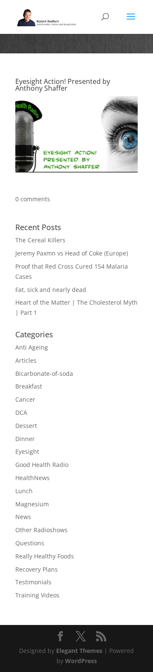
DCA (21, 412)
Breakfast (28, 386)
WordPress (81, 661)
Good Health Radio (41, 465)
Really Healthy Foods (44, 556)
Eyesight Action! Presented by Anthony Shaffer (62, 85)
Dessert (26, 426)
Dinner (25, 439)
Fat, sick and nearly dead (50, 290)
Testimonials (33, 582)
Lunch (24, 491)
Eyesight (27, 451)
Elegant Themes (79, 651)
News (23, 517)
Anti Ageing (31, 347)
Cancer (25, 399)
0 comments (32, 199)
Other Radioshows (41, 530)
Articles (26, 360)
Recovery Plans (36, 569)
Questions (29, 543)
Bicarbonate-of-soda (44, 373)
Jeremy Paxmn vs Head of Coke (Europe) (71, 253)
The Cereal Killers (40, 240)
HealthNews (32, 478)
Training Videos (37, 595)
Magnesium (32, 504)
